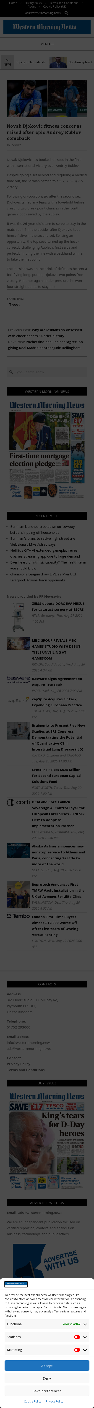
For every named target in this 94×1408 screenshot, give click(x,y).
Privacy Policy (54, 1401)
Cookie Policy (32, 1401)
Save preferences (47, 1391)
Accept (47, 1365)
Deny (47, 1378)
